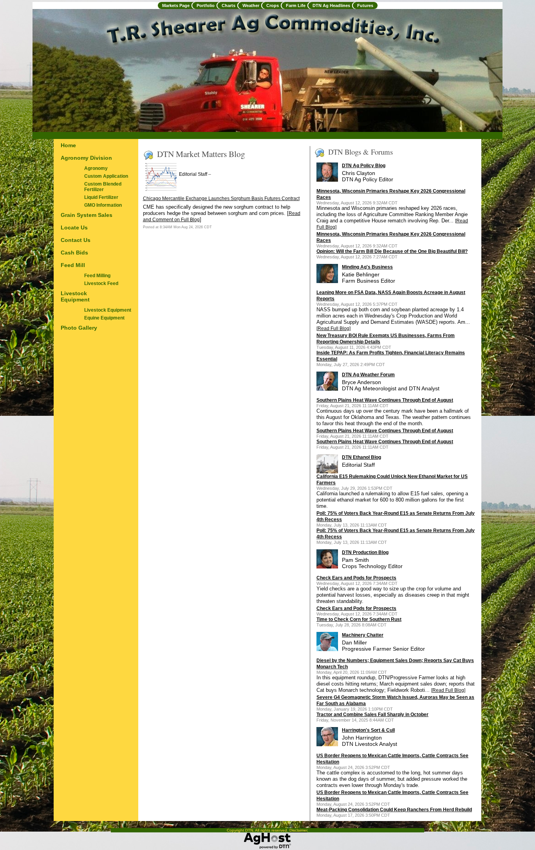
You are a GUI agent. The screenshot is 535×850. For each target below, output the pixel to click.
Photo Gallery (79, 328)
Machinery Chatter (362, 635)
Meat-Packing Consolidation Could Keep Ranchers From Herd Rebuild (394, 809)
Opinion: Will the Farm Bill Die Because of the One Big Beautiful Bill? (392, 251)
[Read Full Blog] (333, 328)
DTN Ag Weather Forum (368, 374)
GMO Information (103, 205)
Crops (272, 5)
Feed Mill (73, 265)
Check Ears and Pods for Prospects (356, 578)
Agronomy (96, 168)
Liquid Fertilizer (101, 197)
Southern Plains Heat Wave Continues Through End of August (384, 400)
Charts (228, 5)
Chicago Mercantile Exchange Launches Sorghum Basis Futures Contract (221, 198)
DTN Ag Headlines (331, 5)
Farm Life (295, 5)
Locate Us (74, 227)
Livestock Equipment (75, 296)
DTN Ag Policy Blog (363, 165)
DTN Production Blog (365, 552)
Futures (365, 5)
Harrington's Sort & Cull (368, 730)
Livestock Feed (101, 283)
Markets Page (176, 5)
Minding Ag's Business (367, 267)
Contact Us (75, 240)
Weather (250, 5)
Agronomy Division (86, 158)
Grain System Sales (86, 215)
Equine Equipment (104, 318)
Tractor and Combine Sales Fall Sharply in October (372, 714)
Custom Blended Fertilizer (102, 186)
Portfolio (206, 5)
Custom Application (106, 176)
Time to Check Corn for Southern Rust (358, 619)
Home (68, 145)
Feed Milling (97, 275)
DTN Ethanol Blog (361, 457)
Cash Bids (74, 252)
